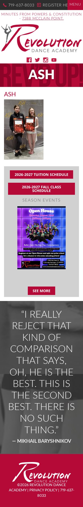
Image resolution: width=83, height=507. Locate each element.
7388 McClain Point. (43, 18)
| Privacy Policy (42, 490)
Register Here (58, 5)
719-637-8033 (21, 5)
